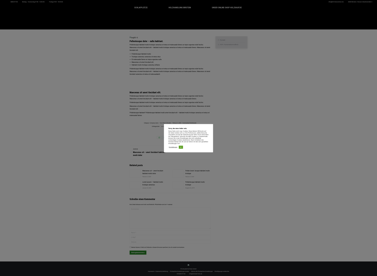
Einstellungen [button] (173, 147)
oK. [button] (181, 147)
